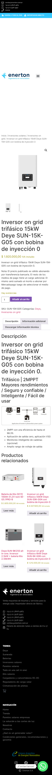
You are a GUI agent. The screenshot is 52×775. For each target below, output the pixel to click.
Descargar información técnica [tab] (22, 327)
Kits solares (9, 674)
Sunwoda (7, 654)
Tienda (6, 713)
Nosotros (7, 725)
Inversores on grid (10, 312)
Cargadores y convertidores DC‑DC (21, 678)
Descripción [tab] (11, 321)
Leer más (9, 510)
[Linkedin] (36, 762)
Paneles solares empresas (16, 717)
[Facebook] (26, 762)
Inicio (3, 135)
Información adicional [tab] (33, 321)
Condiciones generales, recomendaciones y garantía (25, 738)
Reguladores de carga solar (17, 682)
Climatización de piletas (15, 686)
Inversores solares (17, 135)
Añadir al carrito (21, 299)
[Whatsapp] (43, 766)
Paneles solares (11, 666)
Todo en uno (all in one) (15, 670)
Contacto (7, 729)
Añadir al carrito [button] (38, 513)
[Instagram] (16, 762)
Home (6, 709)
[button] (38, 76)
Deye (37, 308)
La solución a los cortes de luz (19, 721)
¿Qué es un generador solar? (17, 733)
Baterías (7, 658)
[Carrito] (4, 691)
